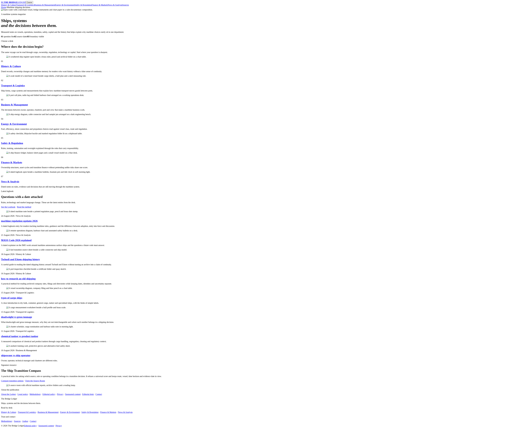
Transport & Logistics (25, 5)
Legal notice (23, 394)
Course (29, 2)
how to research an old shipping (18, 278)
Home (3, 7)
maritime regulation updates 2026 (19, 221)
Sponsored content (73, 394)
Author (25, 421)
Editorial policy (49, 394)
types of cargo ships (11, 297)
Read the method (24, 207)
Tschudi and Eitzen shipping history (20, 259)
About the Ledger (8, 394)
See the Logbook (8, 207)
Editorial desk (88, 394)
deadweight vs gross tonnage (16, 317)
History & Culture (8, 5)
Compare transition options (12, 381)
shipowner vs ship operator (15, 355)
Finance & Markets (100, 5)
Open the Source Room (35, 381)
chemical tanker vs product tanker (19, 336)
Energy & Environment (65, 5)
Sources (125, 5)
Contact (98, 394)
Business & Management (44, 5)
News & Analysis (115, 5)
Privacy (60, 394)
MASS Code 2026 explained (16, 240)
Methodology (35, 394)
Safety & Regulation (83, 5)
